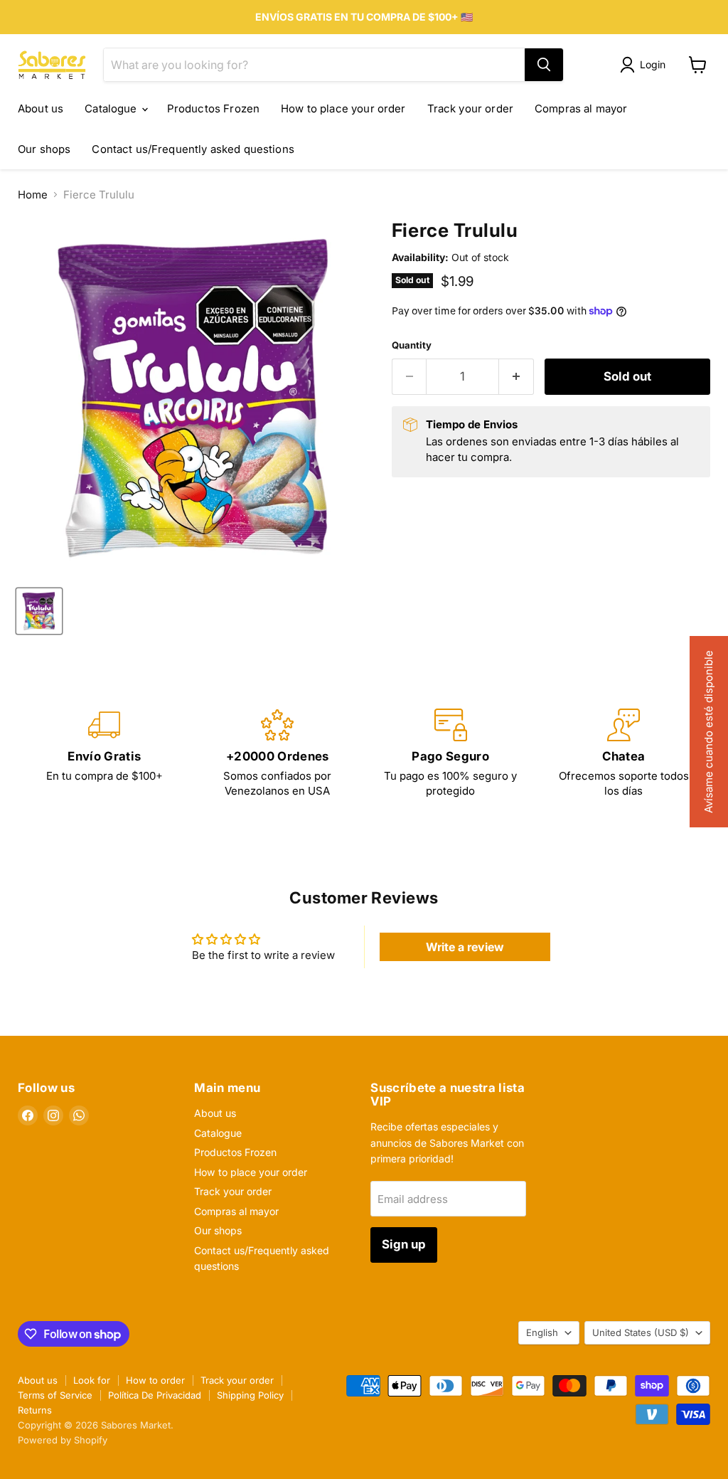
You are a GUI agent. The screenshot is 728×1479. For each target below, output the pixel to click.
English (542, 1332)
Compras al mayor (581, 108)
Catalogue (112, 108)
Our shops (44, 149)
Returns (35, 1410)
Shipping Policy (250, 1395)
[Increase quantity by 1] (516, 377)
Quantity (412, 345)
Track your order (470, 108)
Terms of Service (55, 1395)
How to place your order (343, 108)
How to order (155, 1380)
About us (40, 108)
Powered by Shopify (62, 1440)
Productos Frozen (213, 108)
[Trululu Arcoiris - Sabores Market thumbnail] (39, 611)
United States (640, 1332)
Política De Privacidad (154, 1395)
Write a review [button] (465, 947)
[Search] (544, 64)
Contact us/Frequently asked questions (193, 149)
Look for (91, 1380)
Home (33, 195)
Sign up (404, 1244)
